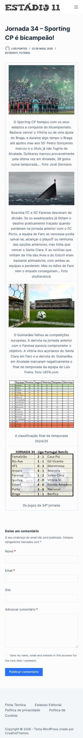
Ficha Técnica (16, 705)
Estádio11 (11, 52)
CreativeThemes (17, 733)
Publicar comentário (24, 672)
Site (8, 590)
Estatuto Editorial (48, 705)
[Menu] (76, 7)
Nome (10, 551)
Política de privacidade (23, 710)
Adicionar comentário (21, 609)
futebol (24, 52)
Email (10, 570)
